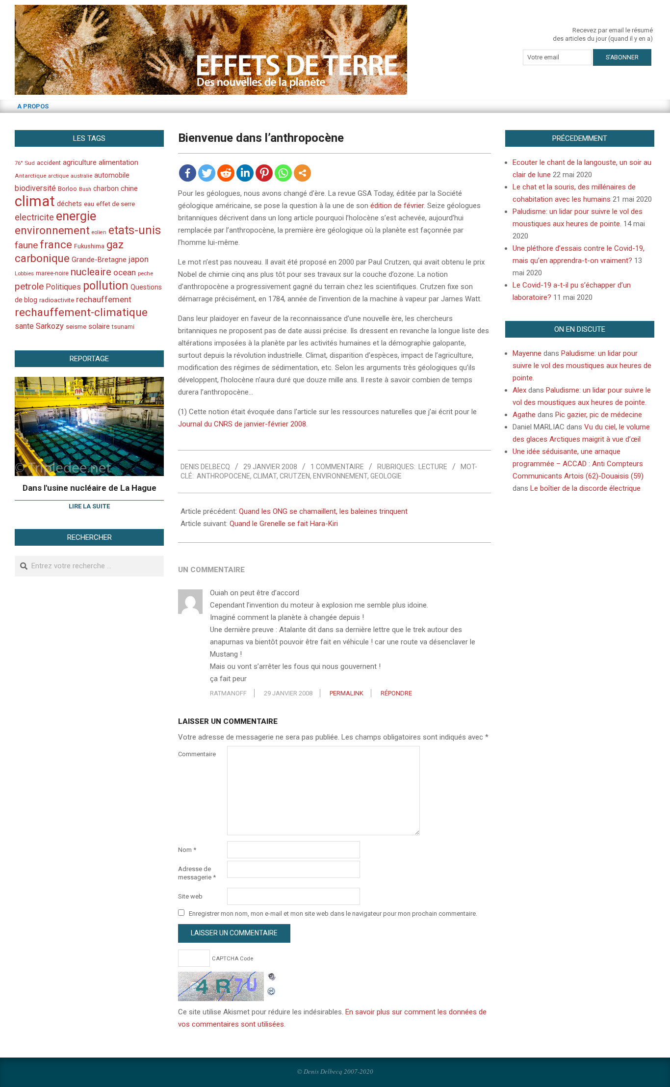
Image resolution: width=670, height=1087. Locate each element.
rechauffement (103, 299)
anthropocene (223, 476)
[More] (302, 173)
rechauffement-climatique (81, 312)
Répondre (396, 693)
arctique (58, 176)
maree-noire (52, 273)
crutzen (295, 476)
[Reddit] (225, 173)
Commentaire (197, 754)
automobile (111, 175)
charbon (106, 188)
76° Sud (25, 162)
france (56, 244)
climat (265, 476)
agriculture (80, 163)
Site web (190, 896)
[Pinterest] (264, 173)
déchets (69, 204)
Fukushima (89, 246)
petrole (29, 286)
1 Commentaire (337, 467)
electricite (34, 217)
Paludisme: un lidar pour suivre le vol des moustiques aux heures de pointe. (582, 365)
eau (89, 204)
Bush (85, 189)
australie (81, 176)
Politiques (63, 287)
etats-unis (134, 230)
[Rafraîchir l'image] (271, 989)
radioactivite (56, 300)
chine (129, 188)
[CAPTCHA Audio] (271, 977)
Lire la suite (89, 506)
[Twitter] (206, 173)
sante (24, 326)
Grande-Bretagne (99, 259)
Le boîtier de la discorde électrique (585, 488)
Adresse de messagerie (197, 873)
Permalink (346, 693)
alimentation (118, 162)
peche (145, 273)
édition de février (397, 205)
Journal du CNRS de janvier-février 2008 (242, 424)
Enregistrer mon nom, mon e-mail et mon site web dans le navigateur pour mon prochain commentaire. (333, 913)
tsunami (123, 326)
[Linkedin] (245, 173)
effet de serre (115, 204)
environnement (340, 476)
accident (49, 162)
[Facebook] (187, 173)
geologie (386, 476)
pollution (106, 285)
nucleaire (91, 272)
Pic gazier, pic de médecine (598, 414)
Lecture (432, 467)
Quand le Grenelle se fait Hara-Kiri (284, 523)
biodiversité (35, 188)
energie (76, 216)
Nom (187, 849)
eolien (99, 232)
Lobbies (24, 273)
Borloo (67, 188)
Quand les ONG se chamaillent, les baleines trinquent (323, 511)
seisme (76, 326)
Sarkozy (50, 326)
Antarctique (30, 175)
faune (26, 245)
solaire (99, 326)
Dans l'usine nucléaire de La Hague (89, 488)
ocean (124, 272)
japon (139, 259)
